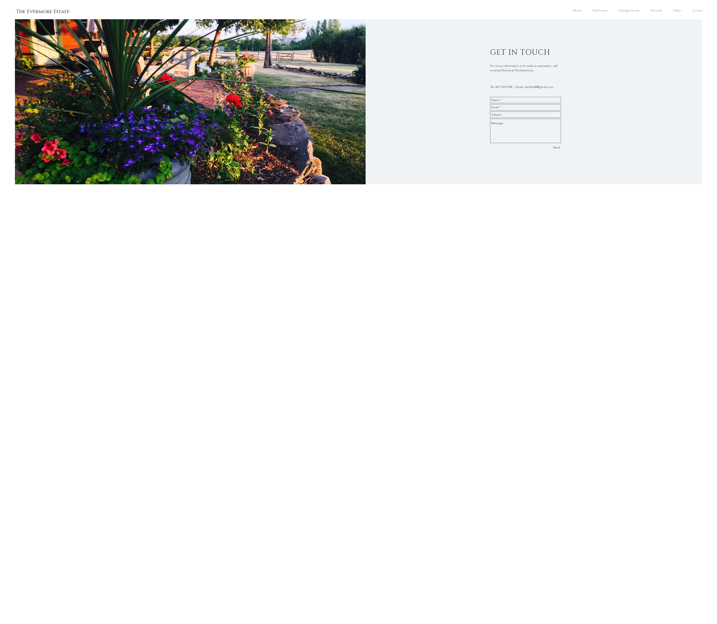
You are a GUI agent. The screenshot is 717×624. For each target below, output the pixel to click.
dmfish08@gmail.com (539, 87)
